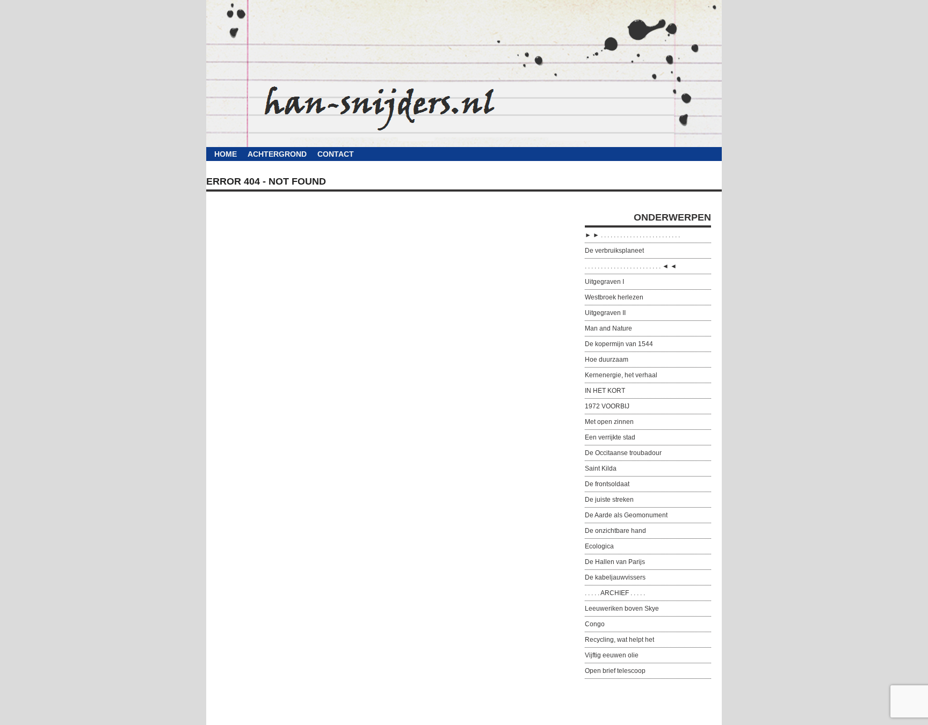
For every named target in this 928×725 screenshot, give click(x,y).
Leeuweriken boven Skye (622, 608)
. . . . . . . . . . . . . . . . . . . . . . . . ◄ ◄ (631, 266)
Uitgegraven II (605, 313)
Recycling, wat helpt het (619, 639)
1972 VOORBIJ (607, 406)
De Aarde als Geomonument (626, 515)
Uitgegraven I (604, 281)
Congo (595, 624)
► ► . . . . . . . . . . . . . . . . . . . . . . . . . (632, 235)
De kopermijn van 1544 (619, 344)
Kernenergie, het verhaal (621, 375)
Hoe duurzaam (606, 359)
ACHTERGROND (277, 154)
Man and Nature (608, 328)
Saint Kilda (601, 468)
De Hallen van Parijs (615, 562)
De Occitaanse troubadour (623, 453)
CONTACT (335, 154)
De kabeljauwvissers (615, 577)
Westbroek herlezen (614, 297)
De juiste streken (609, 499)
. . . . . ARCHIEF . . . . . (615, 593)
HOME (225, 154)
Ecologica (599, 546)
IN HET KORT (605, 390)
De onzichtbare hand (615, 530)
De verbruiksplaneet (614, 250)
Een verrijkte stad (610, 437)
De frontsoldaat (607, 484)
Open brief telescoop (615, 671)
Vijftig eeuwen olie (612, 655)
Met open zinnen (609, 422)
